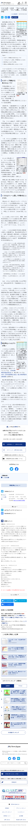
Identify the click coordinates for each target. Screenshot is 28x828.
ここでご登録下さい (20, 615)
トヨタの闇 (6, 477)
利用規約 (7, 808)
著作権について (7, 815)
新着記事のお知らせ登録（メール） (14, 458)
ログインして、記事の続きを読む (15, 450)
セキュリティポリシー (7, 812)
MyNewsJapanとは (15, 804)
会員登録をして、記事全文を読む (15, 444)
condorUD (11, 494)
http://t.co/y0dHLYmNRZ (19, 500)
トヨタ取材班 (14, 14)
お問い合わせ (7, 819)
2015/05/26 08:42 (20, 494)
